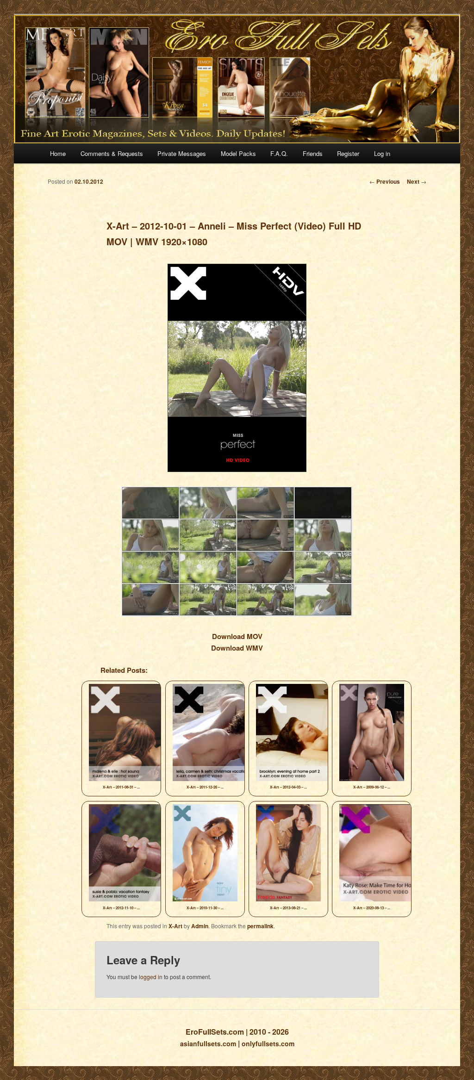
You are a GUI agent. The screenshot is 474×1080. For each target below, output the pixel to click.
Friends (313, 153)
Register (348, 153)
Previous (384, 181)
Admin (199, 926)
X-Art (175, 926)
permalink (260, 926)
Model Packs (238, 153)
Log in (382, 153)
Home (58, 153)
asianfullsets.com (208, 1043)
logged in (150, 977)
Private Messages (181, 153)
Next (416, 181)
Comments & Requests (112, 153)
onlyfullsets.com (268, 1043)
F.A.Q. (279, 153)
